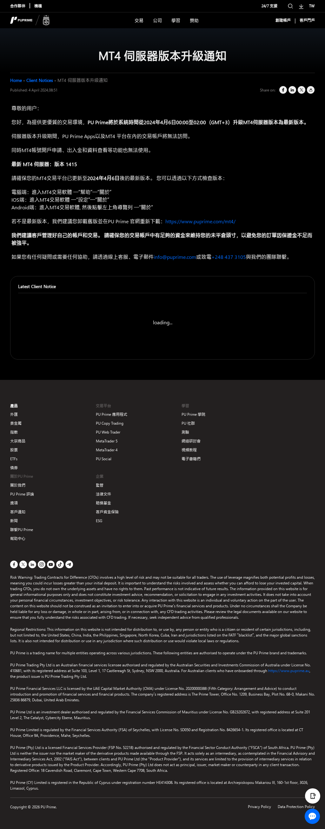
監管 (99, 485)
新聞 (14, 520)
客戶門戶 (307, 20)
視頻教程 (189, 450)
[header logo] (30, 20)
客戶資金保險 (107, 511)
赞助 (194, 20)
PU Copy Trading (109, 423)
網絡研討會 (191, 441)
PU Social (103, 458)
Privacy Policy (259, 806)
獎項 (14, 503)
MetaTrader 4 (106, 450)
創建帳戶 (283, 20)
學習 (175, 20)
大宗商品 (17, 441)
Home (16, 80)
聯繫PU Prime (21, 529)
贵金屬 (16, 423)
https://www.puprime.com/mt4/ (200, 221)
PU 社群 (188, 423)
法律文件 (103, 494)
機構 (38, 5)
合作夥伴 (17, 5)
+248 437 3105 (228, 256)
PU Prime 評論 (22, 494)
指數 (14, 432)
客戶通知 (17, 511)
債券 (14, 467)
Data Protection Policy (296, 806)
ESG (99, 520)
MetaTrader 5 (106, 441)
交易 (139, 20)
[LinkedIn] (291, 90)
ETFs (13, 458)
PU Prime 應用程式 (111, 414)
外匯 (14, 414)
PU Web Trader (108, 432)
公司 (157, 20)
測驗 (185, 432)
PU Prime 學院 (193, 414)
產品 (14, 405)
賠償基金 (103, 503)
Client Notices (39, 80)
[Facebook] (282, 90)
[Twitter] (301, 90)
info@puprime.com (175, 256)
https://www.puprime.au (288, 670)
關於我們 (17, 485)
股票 (14, 450)
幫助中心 (17, 538)
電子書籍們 (191, 458)
